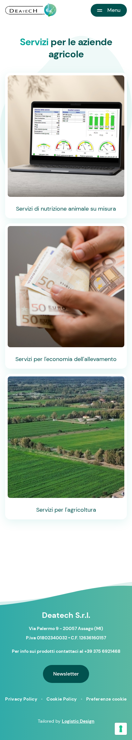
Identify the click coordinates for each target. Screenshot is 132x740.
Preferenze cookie (106, 699)
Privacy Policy (21, 699)
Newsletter (66, 673)
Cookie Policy (61, 699)
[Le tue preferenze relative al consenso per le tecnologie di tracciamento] (121, 729)
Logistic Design (78, 721)
